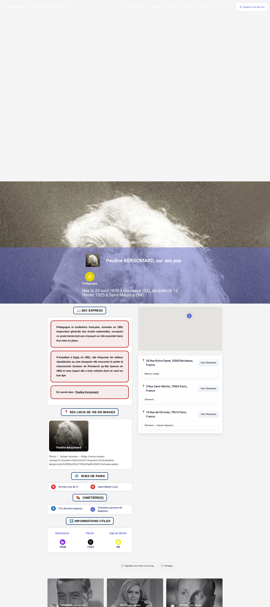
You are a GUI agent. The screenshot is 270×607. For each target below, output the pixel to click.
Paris (76, 357)
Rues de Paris (173, 7)
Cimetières (190, 7)
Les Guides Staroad (132, 7)
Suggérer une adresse (254, 7)
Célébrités (157, 7)
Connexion (209, 7)
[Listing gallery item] (68, 436)
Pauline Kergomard (86, 392)
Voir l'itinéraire (208, 362)
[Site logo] (13, 6)
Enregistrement (226, 7)
